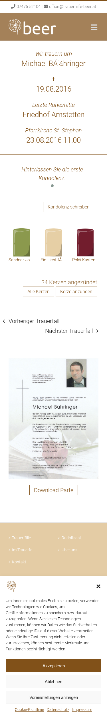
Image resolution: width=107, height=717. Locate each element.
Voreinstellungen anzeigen (53, 697)
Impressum (82, 709)
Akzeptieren (54, 665)
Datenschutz (58, 709)
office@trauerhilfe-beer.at (72, 6)
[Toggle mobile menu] (94, 27)
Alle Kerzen (38, 291)
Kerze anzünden (76, 291)
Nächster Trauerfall (69, 330)
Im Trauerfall (23, 550)
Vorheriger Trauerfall (34, 321)
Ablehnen (53, 681)
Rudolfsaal (71, 538)
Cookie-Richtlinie (29, 709)
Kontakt (19, 562)
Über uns (69, 550)
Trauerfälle (21, 538)
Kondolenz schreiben (69, 207)
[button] (98, 586)
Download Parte (53, 490)
